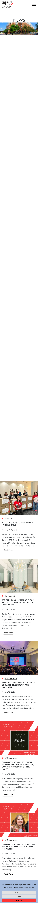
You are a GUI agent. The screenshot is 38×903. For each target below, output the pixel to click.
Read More (8, 550)
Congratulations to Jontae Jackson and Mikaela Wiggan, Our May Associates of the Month (18, 765)
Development (10, 595)
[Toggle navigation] (34, 4)
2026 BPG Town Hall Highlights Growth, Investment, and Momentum (18, 684)
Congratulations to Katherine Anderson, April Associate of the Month (19, 846)
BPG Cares (9, 518)
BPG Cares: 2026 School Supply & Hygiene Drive (18, 524)
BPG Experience (11, 678)
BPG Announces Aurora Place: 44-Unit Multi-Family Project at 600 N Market (18, 602)
